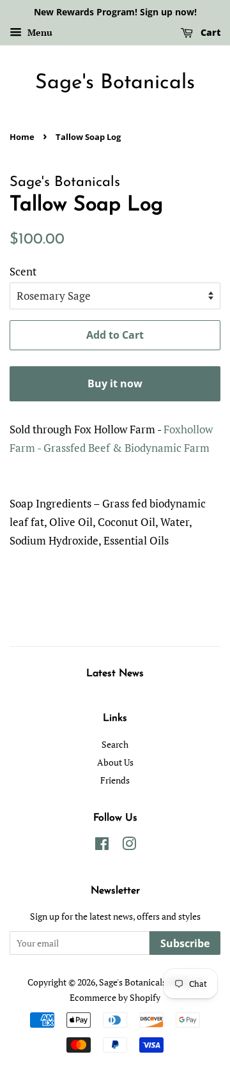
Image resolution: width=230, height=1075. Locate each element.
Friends (115, 780)
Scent (23, 271)
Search (115, 744)
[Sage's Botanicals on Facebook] (102, 846)
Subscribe (185, 943)
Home (22, 137)
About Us (115, 762)
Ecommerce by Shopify (115, 997)
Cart (209, 32)
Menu (38, 32)
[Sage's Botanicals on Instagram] (129, 846)
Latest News (115, 674)
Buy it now (115, 383)
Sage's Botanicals (115, 83)
